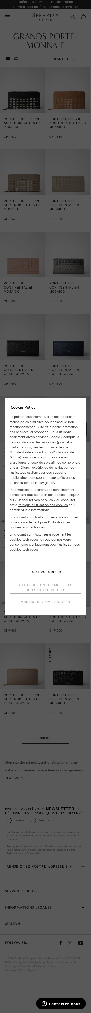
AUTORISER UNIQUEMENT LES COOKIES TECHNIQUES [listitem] (46, 587)
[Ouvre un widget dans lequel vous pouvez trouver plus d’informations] (61, 1004)
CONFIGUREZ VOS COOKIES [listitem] (45, 602)
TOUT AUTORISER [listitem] (45, 572)
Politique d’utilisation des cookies (43, 505)
